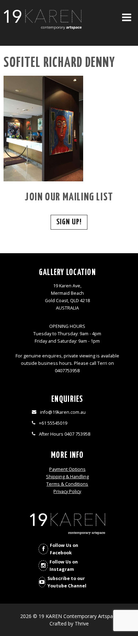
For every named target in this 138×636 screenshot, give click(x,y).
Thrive (82, 623)
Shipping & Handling (67, 477)
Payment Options (67, 469)
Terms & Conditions (67, 484)
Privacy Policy (67, 491)
